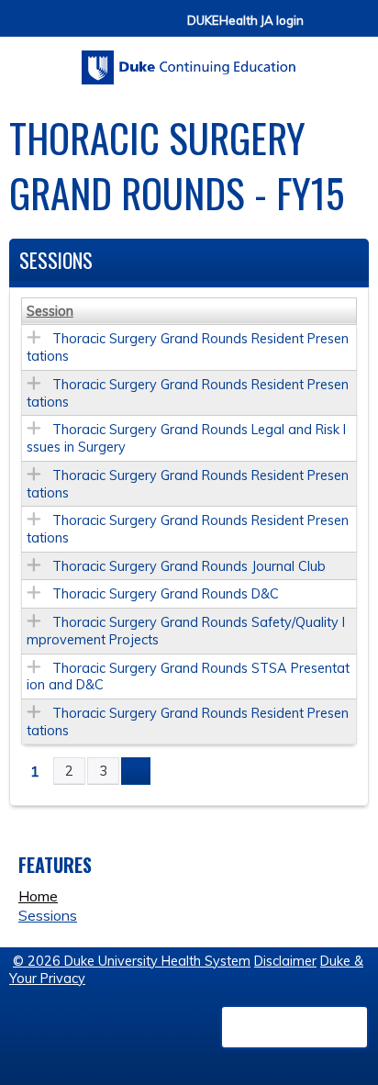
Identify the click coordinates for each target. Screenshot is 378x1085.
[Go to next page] (135, 771)
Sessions (47, 915)
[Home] (189, 61)
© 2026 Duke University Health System (131, 961)
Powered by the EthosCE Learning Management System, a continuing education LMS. (294, 1027)
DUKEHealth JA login (245, 21)
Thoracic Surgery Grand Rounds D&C (165, 594)
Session (50, 311)
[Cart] (324, 29)
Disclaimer (285, 961)
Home (38, 896)
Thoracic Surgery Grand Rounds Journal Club (189, 566)
